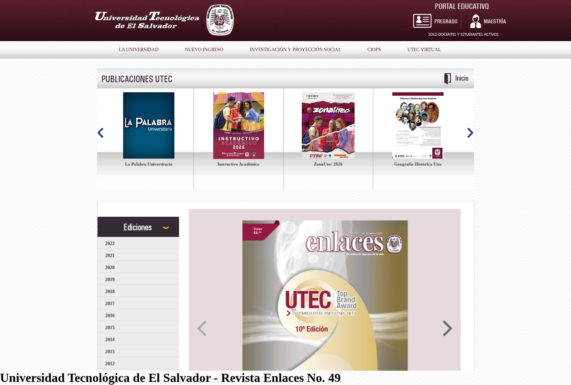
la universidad (138, 49)
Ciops (374, 49)
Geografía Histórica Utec (418, 164)
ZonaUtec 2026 (328, 164)
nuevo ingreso (204, 49)
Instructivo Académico (238, 164)
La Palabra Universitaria (148, 164)
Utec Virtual (424, 49)
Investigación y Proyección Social (295, 49)
